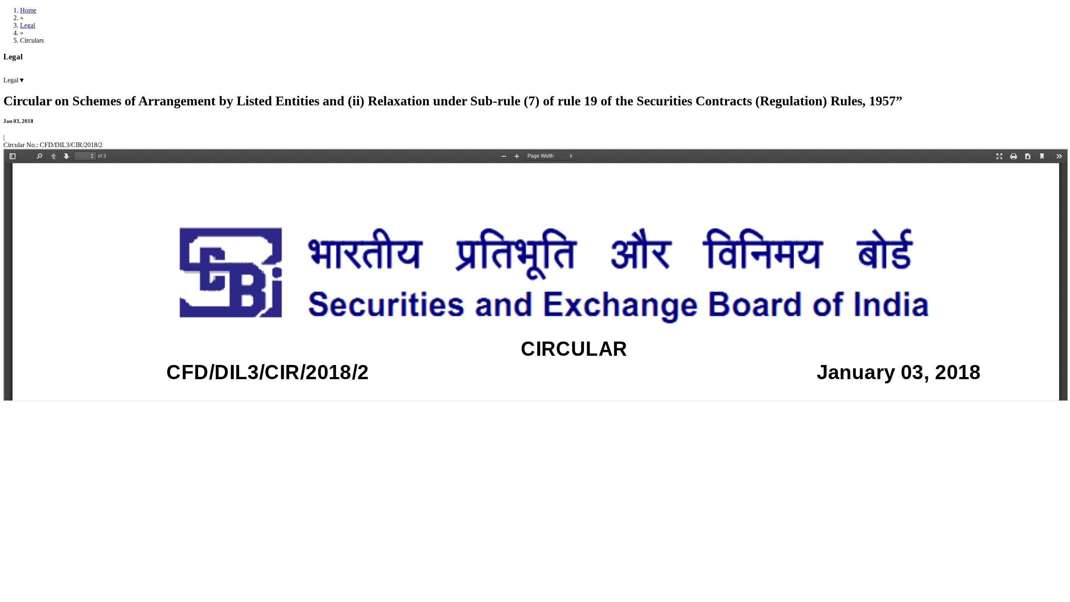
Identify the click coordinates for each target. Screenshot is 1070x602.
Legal (27, 25)
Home (28, 10)
